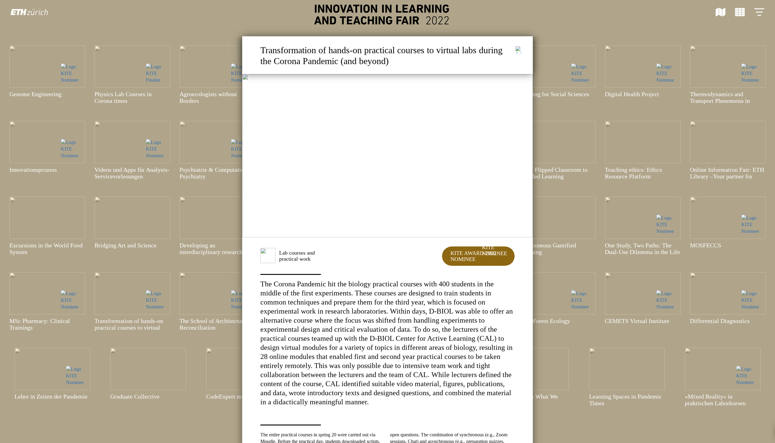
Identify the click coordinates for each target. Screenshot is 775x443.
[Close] (519, 49)
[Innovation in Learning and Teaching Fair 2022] (381, 14)
